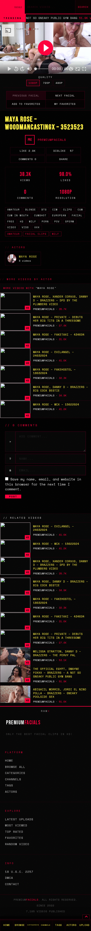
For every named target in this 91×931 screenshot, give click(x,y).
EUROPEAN (59, 215)
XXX (37, 227)
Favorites (14, 838)
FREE (10, 221)
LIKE (28, 151)
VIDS (25, 227)
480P (59, 83)
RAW (45, 711)
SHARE (63, 159)
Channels (13, 779)
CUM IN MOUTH (18, 215)
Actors (11, 792)
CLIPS (67, 209)
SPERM (69, 221)
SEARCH (83, 7)
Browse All (15, 767)
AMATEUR (13, 209)
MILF (32, 221)
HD (22, 221)
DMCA (9, 878)
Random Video (17, 844)
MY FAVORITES (65, 104)
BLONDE (30, 209)
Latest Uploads (19, 819)
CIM (55, 209)
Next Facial (65, 96)
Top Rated (14, 832)
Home (9, 761)
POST (13, 496)
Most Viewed (16, 825)
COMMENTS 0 (27, 159)
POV (57, 221)
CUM (80, 209)
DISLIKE (63, 151)
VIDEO (11, 227)
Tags (9, 785)
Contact (12, 884)
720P (46, 83)
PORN (45, 221)
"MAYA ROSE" (46, 288)
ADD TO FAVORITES (26, 104)
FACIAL (77, 215)
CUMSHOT (40, 215)
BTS (44, 209)
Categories (15, 773)
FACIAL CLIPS (36, 234)
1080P (33, 83)
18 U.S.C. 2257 (19, 872)
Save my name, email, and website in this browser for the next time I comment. (43, 484)
